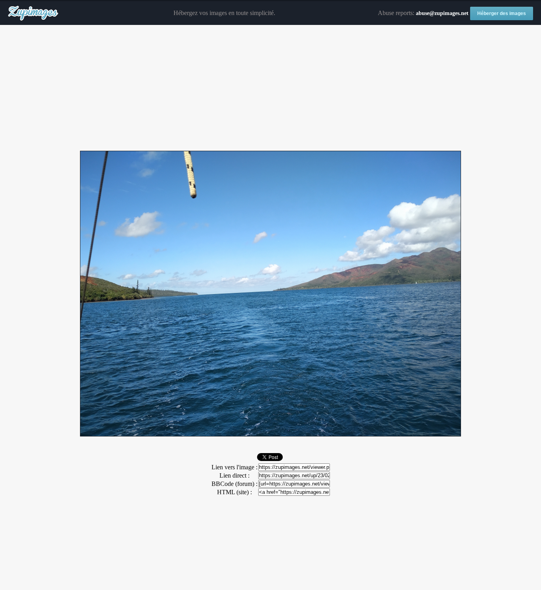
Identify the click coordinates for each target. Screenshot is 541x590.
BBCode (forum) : (234, 483)
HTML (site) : (234, 492)
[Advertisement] (270, 88)
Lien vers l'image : (234, 467)
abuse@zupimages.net (442, 13)
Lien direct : (234, 475)
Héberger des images (501, 13)
